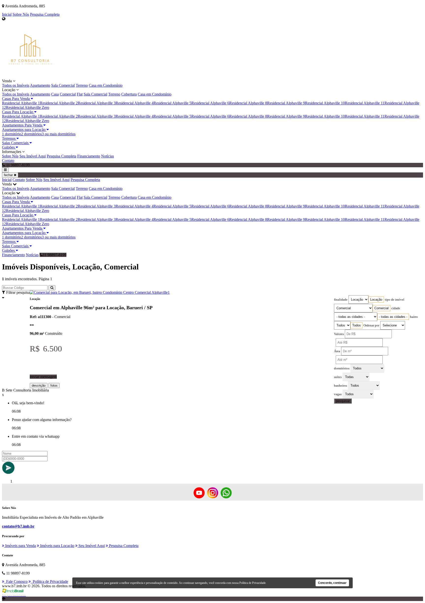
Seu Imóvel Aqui (32, 156)
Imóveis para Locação (56, 546)
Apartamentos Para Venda (22, 125)
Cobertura (129, 94)
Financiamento (88, 156)
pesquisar (343, 401)
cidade (395, 308)
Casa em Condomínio (105, 85)
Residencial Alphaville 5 (172, 103)
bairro (414, 317)
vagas (338, 394)
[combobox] (376, 299)
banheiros (340, 385)
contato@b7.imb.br (18, 526)
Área (337, 351)
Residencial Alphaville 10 (325, 103)
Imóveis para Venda (20, 546)
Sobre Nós (21, 14)
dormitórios (341, 368)
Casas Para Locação (18, 112)
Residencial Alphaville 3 (97, 103)
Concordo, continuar (332, 583)
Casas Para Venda (16, 99)
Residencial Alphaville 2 (59, 103)
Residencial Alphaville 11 (364, 103)
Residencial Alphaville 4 (134, 103)
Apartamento (40, 85)
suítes (338, 377)
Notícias (107, 156)
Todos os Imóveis (15, 85)
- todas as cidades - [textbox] (393, 317)
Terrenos (9, 138)
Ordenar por (371, 325)
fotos (54, 385)
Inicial (7, 14)
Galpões (9, 147)
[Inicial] (30, 76)
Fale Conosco (16, 581)
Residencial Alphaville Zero (27, 107)
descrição (39, 385)
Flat (80, 94)
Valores (339, 334)
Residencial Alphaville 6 (210, 103)
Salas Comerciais (16, 143)
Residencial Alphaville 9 (286, 103)
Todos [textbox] (356, 325)
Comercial (68, 94)
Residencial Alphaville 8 (248, 103)
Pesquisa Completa (45, 14)
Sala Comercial (63, 85)
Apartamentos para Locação (24, 129)
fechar (9, 175)
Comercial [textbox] (381, 308)
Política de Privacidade (49, 581)
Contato (8, 160)
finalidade (341, 299)
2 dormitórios (31, 134)
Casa (55, 94)
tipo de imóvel (394, 299)
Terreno (82, 85)
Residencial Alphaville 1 (21, 103)
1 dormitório (11, 134)
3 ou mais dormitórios (59, 134)
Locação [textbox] (376, 299)
